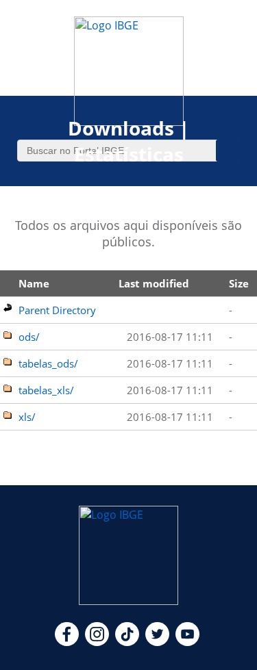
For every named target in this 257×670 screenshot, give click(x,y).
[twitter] (157, 641)
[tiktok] (127, 641)
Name (34, 283)
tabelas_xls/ (46, 390)
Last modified (154, 283)
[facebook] (67, 641)
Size (239, 283)
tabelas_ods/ (48, 363)
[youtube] (187, 641)
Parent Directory (57, 310)
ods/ (29, 337)
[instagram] (97, 641)
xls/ (27, 417)
